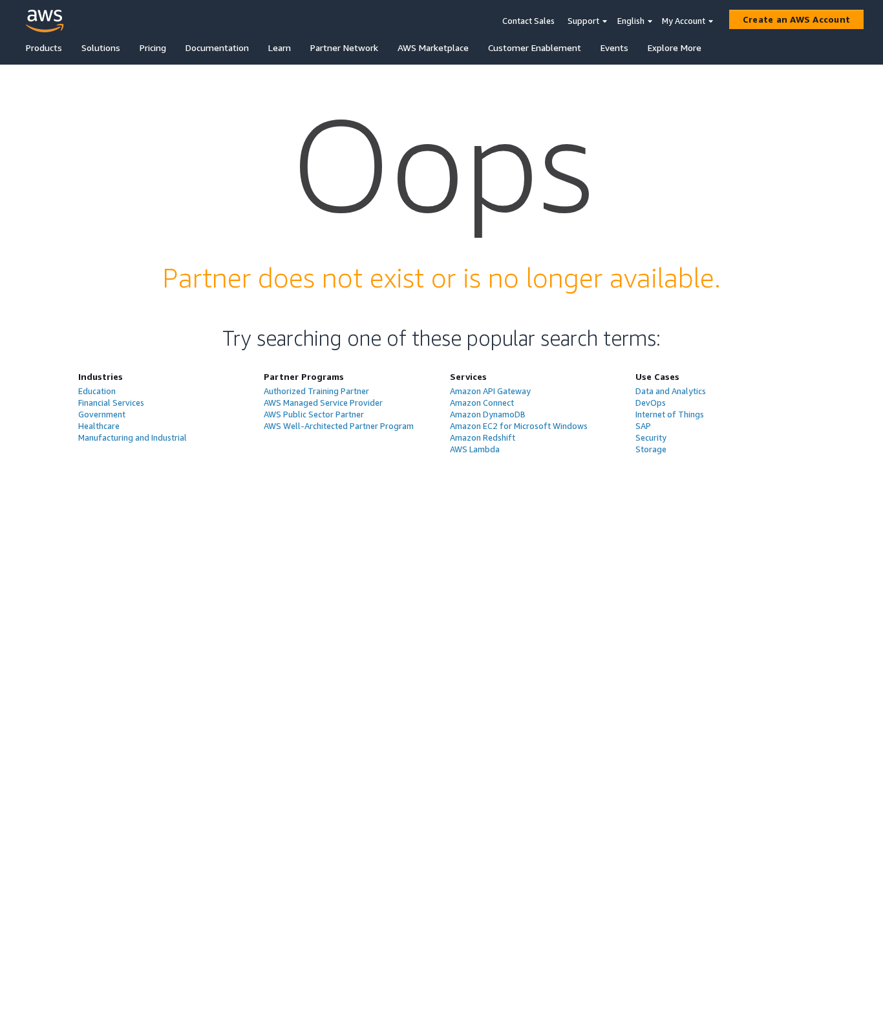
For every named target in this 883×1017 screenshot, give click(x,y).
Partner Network (344, 47)
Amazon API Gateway (490, 391)
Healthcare (99, 426)
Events (614, 47)
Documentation (217, 47)
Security (650, 437)
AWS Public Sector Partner (314, 414)
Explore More (674, 47)
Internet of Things (669, 414)
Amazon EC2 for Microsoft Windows (519, 426)
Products (44, 47)
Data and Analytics (670, 391)
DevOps (650, 402)
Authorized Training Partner (316, 391)
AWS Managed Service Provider (323, 402)
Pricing (153, 47)
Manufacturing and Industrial (132, 437)
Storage (650, 449)
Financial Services (111, 402)
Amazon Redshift (482, 437)
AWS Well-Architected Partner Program (339, 426)
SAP (643, 426)
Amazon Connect (482, 402)
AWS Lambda (475, 449)
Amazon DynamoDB (488, 414)
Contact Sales (528, 21)
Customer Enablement (534, 47)
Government (101, 414)
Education (97, 391)
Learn (279, 47)
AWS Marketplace (433, 47)
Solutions (100, 47)
